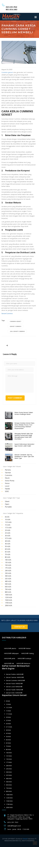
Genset (25, 839)
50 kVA (7, 546)
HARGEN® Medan (24, 648)
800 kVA (8, 592)
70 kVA (7, 554)
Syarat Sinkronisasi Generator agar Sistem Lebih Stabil (24, 445)
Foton (7, 483)
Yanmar (8, 472)
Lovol (7, 486)
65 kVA (7, 552)
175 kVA (8, 568)
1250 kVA (8, 597)
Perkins (8, 470)
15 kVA (7, 525)
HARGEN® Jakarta (10, 648)
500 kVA (8, 584)
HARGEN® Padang (27, 653)
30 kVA (7, 536)
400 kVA (8, 581)
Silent (7, 501)
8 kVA (7, 517)
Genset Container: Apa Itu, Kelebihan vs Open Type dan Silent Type (24, 456)
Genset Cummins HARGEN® (15, 680)
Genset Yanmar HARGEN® (15, 677)
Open (7, 504)
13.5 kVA (8, 522)
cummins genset (15, 321)
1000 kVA (8, 595)
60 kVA (7, 549)
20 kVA (7, 530)
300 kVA (8, 576)
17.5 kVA (8, 528)
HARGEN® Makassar (23, 663)
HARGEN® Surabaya (24, 658)
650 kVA (8, 587)
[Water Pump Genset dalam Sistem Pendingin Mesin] (9, 415)
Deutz (7, 478)
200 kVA (8, 570)
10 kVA (7, 519)
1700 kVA (8, 603)
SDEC (7, 491)
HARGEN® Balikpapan (11, 653)
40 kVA (7, 541)
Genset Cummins (7, 313)
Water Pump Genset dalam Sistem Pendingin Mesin (23, 413)
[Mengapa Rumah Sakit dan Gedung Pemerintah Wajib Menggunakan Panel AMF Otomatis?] (9, 436)
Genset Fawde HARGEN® (14, 690)
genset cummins (15, 326)
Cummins (8, 475)
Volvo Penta (9, 481)
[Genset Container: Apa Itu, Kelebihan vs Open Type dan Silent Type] (9, 457)
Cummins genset (7, 72)
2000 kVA (8, 605)
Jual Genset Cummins (17, 331)
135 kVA (8, 562)
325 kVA (8, 579)
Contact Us (19, 627)
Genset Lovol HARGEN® (14, 687)
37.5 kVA (8, 538)
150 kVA (8, 565)
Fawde (7, 489)
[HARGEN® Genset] (11, 16)
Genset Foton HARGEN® (14, 683)
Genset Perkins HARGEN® (14, 674)
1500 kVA (8, 600)
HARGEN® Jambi (9, 658)
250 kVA (8, 573)
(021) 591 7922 (11, 7)
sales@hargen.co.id (14, 826)
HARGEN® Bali (9, 663)
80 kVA (7, 557)
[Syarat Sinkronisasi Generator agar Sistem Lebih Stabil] (9, 447)
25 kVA (7, 533)
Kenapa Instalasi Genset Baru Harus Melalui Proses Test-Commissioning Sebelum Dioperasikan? (24, 425)
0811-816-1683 (11, 9)
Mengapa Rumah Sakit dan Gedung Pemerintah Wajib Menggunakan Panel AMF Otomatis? (23, 436)
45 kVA (7, 544)
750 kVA (8, 589)
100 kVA (8, 560)
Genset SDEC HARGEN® (14, 693)
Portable (8, 507)
